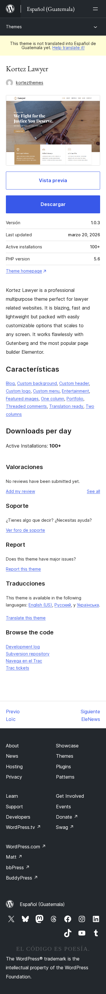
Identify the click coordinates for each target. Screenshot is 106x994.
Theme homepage (24, 270)
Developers (18, 817)
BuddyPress (22, 878)
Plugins (63, 766)
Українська (88, 604)
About (12, 746)
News (12, 756)
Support (14, 807)
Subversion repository (27, 653)
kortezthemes (29, 82)
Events (63, 807)
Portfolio (75, 398)
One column (52, 398)
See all (93, 491)
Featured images (22, 398)
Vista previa (53, 180)
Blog (10, 383)
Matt (14, 857)
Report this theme (23, 568)
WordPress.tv (23, 827)
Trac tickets (17, 667)
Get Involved (70, 796)
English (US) (40, 604)
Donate (67, 817)
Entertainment (75, 390)
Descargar (53, 204)
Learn (12, 796)
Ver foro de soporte (25, 530)
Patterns (65, 777)
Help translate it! (68, 47)
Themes (14, 26)
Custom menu (46, 390)
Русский (62, 604)
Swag (65, 827)
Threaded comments (26, 406)
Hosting (14, 766)
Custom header (74, 383)
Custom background (37, 383)
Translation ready (66, 406)
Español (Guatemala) (42, 904)
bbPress (18, 867)
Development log (23, 646)
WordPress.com (26, 847)
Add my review (20, 491)
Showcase (67, 746)
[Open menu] (96, 9)
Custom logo (18, 390)
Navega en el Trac (24, 660)
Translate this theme (26, 617)
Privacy (14, 777)
